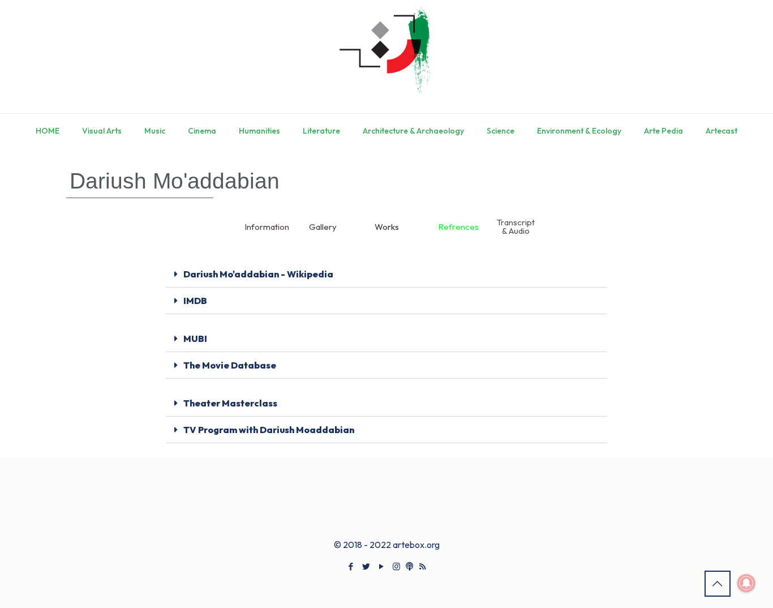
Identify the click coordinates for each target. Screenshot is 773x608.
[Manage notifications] (746, 583)
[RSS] (422, 566)
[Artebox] (386, 56)
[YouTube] (381, 566)
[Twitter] (366, 566)
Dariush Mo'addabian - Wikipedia (258, 274)
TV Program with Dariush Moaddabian (268, 429)
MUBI (195, 338)
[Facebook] (351, 566)
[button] (386, 274)
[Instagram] (396, 566)
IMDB (195, 300)
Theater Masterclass (230, 403)
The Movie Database (229, 365)
